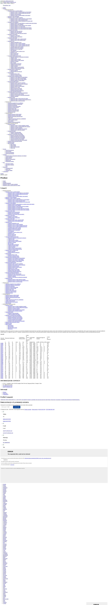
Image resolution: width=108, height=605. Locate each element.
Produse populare (27, 409)
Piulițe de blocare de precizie (16, 88)
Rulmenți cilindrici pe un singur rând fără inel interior (20, 27)
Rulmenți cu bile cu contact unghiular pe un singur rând (21, 21)
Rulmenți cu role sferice (12, 34)
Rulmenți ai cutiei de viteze (13, 110)
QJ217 (1, 353)
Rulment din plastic (12, 131)
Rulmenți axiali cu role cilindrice (16, 24)
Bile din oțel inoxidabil (15, 146)
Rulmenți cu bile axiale (12, 37)
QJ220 (1, 356)
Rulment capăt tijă (14, 70)
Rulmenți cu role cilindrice (13, 22)
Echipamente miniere (10, 161)
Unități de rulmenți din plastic (16, 133)
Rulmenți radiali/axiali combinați (16, 47)
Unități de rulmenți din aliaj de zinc (17, 68)
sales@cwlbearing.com (7, 386)
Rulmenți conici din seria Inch (16, 31)
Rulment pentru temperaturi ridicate (15, 141)
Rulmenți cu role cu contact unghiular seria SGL (20, 45)
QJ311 (1, 365)
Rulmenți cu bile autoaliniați (13, 16)
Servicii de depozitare (10, 152)
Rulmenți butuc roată (12, 108)
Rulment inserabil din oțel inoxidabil (17, 136)
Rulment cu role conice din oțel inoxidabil (18, 140)
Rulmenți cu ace (11, 41)
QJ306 (1, 360)
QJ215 (1, 351)
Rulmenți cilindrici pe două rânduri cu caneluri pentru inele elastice (23, 23)
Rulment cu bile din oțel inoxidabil (17, 135)
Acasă (4, 7)
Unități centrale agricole (12, 119)
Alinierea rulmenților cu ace (15, 42)
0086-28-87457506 (7, 421)
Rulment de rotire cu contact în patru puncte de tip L (20, 99)
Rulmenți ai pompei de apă (13, 107)
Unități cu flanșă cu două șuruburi (17, 67)
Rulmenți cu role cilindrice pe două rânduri (18, 77)
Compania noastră (9, 168)
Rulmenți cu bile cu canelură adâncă (15, 10)
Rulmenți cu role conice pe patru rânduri (18, 79)
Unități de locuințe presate (15, 64)
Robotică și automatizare (10, 159)
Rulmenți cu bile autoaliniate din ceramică (18, 128)
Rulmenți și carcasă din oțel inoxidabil (15, 134)
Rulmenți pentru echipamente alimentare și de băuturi (16, 155)
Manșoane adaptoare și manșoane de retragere (19, 56)
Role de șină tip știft (14, 53)
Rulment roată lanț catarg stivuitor (17, 94)
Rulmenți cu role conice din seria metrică (18, 33)
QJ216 (1, 352)
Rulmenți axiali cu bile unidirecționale (17, 40)
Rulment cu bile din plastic (15, 132)
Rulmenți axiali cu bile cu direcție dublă (18, 39)
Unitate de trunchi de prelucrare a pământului (17, 118)
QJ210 (1, 345)
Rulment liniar (11, 72)
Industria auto (8, 160)
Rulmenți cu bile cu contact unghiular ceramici (19, 125)
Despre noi (5, 167)
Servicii (4, 149)
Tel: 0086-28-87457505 (9, 1)
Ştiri (4, 162)
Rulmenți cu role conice (12, 30)
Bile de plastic (13, 145)
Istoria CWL (8, 169)
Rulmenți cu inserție (14, 61)
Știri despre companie (10, 164)
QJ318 (1, 373)
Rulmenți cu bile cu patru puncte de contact (19, 19)
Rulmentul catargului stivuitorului (14, 91)
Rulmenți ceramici (11, 124)
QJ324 (1, 378)
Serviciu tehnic (8, 151)
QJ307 (1, 361)
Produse (4, 8)
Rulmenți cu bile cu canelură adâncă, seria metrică (20, 15)
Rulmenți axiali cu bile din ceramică (17, 129)
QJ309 (1, 363)
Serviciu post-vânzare (10, 153)
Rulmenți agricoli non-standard (14, 122)
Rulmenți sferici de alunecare (16, 71)
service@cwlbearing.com (8, 432)
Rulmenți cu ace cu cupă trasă (16, 49)
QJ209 (1, 344)
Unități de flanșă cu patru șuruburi (17, 60)
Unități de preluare (14, 65)
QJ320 (1, 375)
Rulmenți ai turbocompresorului (14, 106)
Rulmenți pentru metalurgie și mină (15, 76)
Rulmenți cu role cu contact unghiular (17, 43)
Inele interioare (13, 50)
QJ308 (1, 362)
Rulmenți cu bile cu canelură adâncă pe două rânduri (20, 12)
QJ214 (1, 349)
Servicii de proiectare (10, 150)
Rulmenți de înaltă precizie (13, 81)
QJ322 (1, 376)
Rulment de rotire (11, 97)
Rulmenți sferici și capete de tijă (14, 69)
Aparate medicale (9, 156)
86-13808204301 (6, 442)
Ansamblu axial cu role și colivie (16, 46)
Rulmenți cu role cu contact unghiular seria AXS (20, 44)
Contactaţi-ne (5, 171)
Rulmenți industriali (7, 183)
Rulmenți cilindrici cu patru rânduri (17, 80)
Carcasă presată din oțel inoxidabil (17, 138)
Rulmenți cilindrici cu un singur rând (17, 26)
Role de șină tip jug (14, 54)
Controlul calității (9, 170)
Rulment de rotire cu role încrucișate (17, 100)
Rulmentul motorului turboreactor (17, 90)
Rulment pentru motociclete (13, 109)
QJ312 (1, 366)
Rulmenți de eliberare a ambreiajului (15, 104)
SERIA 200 (10, 117)
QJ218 (1, 354)
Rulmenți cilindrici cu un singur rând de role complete (21, 28)
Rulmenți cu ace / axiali (15, 87)
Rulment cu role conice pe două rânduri (18, 78)
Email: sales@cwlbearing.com (10, 2)
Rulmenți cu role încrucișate (16, 85)
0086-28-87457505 (7, 419)
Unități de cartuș (13, 58)
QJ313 (1, 367)
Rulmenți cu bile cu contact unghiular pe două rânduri (21, 18)
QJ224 (1, 358)
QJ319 (1, 374)
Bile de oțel (12, 147)
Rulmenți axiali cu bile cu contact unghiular (19, 83)
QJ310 (1, 364)
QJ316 (1, 371)
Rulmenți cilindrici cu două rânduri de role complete (20, 25)
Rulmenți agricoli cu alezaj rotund (14, 114)
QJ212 (1, 347)
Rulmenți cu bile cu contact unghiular (15, 17)
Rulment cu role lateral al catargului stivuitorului (19, 95)
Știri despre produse (9, 163)
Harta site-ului (35, 409)
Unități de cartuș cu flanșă (15, 59)
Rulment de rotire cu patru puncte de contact (19, 98)
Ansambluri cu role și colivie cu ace (17, 51)
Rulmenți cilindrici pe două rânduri (17, 86)
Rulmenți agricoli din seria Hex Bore (15, 116)
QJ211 (1, 346)
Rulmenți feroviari (11, 112)
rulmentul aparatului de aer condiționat (15, 103)
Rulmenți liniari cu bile (15, 73)
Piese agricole (10, 121)
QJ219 (1, 355)
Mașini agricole (9, 158)
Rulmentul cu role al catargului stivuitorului (19, 92)
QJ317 (1, 372)
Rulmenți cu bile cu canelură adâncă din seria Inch (20, 13)
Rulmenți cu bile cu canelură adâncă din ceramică (20, 126)
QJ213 (1, 348)
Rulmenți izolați (11, 142)
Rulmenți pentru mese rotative (16, 89)
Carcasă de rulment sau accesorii (14, 55)
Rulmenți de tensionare (12, 105)
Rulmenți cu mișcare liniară (15, 74)
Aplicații (4, 154)
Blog (6, 165)
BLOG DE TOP (41, 409)
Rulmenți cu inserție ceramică (16, 127)
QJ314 (1, 369)
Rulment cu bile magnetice (15, 14)
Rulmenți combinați (14, 96)
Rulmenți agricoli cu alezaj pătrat (14, 115)
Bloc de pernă (13, 62)
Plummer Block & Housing (15, 63)
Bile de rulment (11, 143)
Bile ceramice (13, 144)
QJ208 (1, 343)
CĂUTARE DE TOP (50, 409)
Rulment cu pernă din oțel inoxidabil (17, 137)
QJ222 (1, 357)
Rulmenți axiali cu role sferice (16, 36)
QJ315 (1, 370)
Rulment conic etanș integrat (16, 32)
